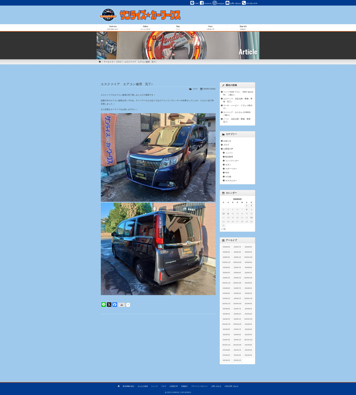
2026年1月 (237, 257)
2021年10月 (237, 345)
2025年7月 (237, 267)
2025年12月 (248, 257)
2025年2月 (226, 278)
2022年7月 (237, 329)
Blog (177, 27)
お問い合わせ (216, 386)
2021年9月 (248, 345)
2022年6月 (248, 329)
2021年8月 (226, 350)
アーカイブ (108, 62)
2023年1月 (237, 319)
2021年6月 (248, 350)
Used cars (113, 27)
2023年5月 (226, 314)
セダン (228, 165)
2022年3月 (248, 334)
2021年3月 (248, 355)
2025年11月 (226, 262)
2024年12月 (248, 278)
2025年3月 (248, 272)
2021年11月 (226, 345)
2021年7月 (237, 350)
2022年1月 (237, 340)
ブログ (119, 62)
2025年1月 (237, 278)
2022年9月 (248, 324)
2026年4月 (237, 252)
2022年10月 (237, 324)
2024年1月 (237, 298)
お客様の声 (228, 149)
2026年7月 (237, 247)
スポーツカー (231, 169)
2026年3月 (248, 252)
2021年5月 (226, 355)
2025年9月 (248, 262)
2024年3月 (248, 293)
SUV (227, 172)
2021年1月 (237, 360)
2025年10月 (237, 262)
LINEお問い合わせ (231, 386)
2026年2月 (226, 257)
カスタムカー (231, 180)
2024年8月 (226, 288)
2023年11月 (226, 303)
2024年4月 (237, 293)
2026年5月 (226, 252)
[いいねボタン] (121, 305)
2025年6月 (248, 267)
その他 (228, 176)
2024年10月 (237, 283)
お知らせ (227, 141)
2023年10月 (237, 303)
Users (211, 27)
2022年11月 (226, 324)
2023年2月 (226, 319)
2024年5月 (226, 293)
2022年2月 (226, 340)
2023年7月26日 (209, 89)
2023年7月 (237, 309)
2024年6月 (248, 288)
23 (251, 217)
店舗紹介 (184, 386)
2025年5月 (226, 272)
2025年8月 (226, 267)
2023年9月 (248, 303)
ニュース (154, 386)
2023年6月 (248, 309)
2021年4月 (237, 355)
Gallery (145, 27)
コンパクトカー (232, 161)
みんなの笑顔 (143, 386)
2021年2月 (226, 360)
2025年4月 (237, 272)
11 (228, 213)
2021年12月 (248, 340)
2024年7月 (237, 288)
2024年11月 (226, 283)
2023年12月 (248, 298)
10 (223, 213)
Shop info (243, 27)
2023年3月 (248, 314)
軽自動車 (229, 157)
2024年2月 (226, 298)
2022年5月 (226, 334)
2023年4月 (237, 314)
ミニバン (229, 153)
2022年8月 (226, 329)
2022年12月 (248, 319)
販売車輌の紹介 (128, 386)
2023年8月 (226, 309)
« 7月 (223, 229)
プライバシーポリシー (199, 386)
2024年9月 (248, 283)
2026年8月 (226, 247)
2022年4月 (237, 334)
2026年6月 (248, 247)
